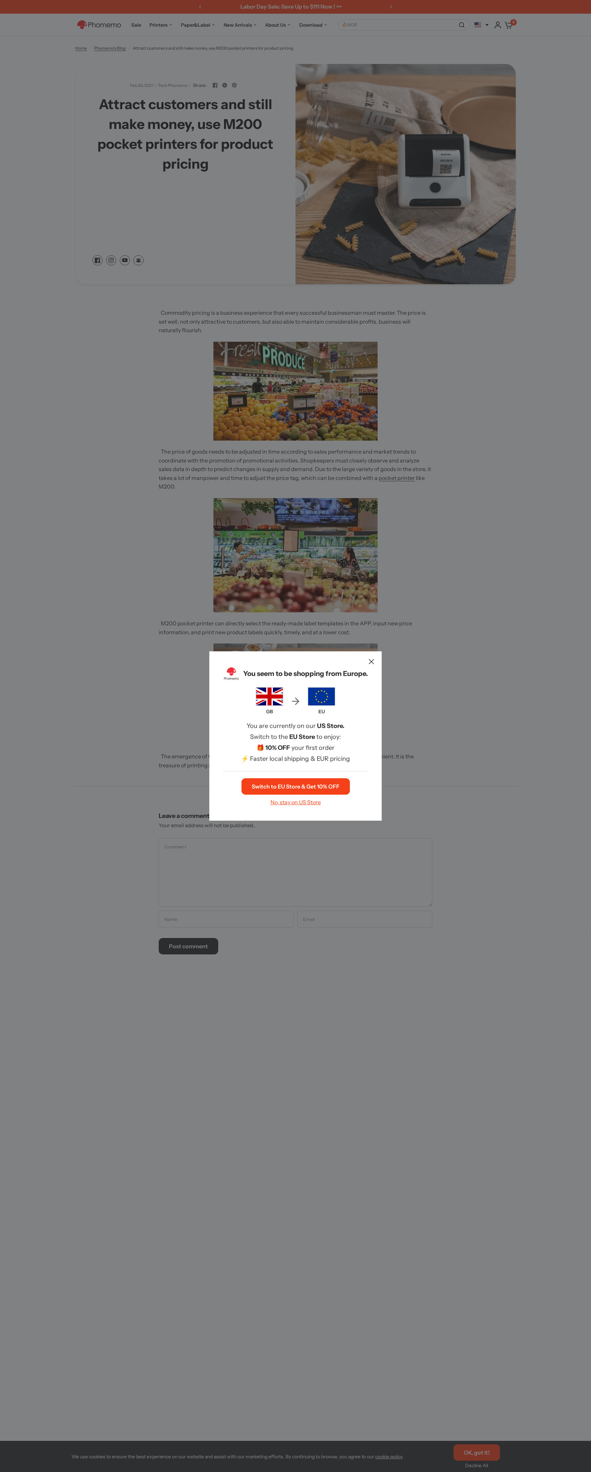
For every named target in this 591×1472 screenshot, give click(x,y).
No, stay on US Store (296, 802)
